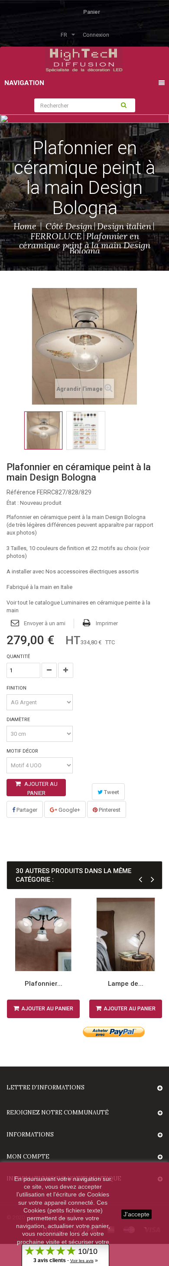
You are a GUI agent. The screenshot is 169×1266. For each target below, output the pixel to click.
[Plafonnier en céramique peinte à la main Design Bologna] (43, 430)
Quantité (18, 656)
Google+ (68, 810)
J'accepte (137, 1214)
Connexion (96, 35)
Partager (26, 810)
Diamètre (18, 719)
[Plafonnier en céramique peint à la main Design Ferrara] (43, 934)
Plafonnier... (43, 983)
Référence (21, 492)
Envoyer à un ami (44, 623)
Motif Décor (22, 751)
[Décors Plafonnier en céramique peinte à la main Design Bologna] (86, 430)
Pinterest (109, 810)
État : (12, 503)
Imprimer (107, 623)
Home (24, 226)
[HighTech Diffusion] (84, 59)
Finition (17, 688)
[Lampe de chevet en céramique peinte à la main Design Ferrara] (125, 934)
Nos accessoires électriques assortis (92, 571)
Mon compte (27, 1156)
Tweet (111, 792)
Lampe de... (125, 983)
